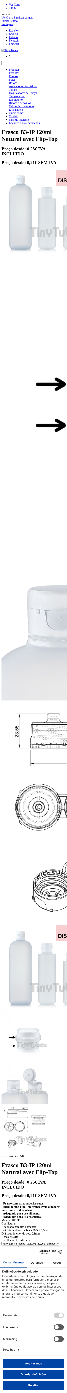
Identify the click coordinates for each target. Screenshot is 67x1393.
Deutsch (14, 40)
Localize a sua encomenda (24, 123)
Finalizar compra (24, 17)
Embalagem (16, 109)
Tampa (13, 89)
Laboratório (16, 99)
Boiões (13, 83)
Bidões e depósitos (20, 103)
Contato (13, 116)
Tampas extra (17, 96)
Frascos (13, 76)
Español (13, 30)
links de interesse (19, 119)
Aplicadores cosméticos (23, 86)
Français (14, 43)
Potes (12, 79)
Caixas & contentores (21, 106)
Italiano (13, 37)
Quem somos (16, 113)
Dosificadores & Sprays (23, 93)
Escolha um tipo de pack (15, 1240)
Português (7, 24)
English (13, 33)
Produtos (14, 69)
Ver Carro (7, 17)
